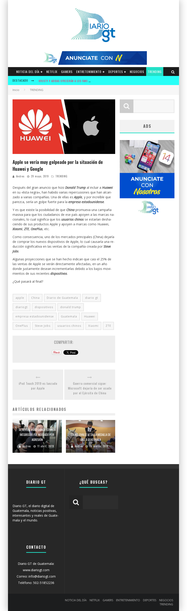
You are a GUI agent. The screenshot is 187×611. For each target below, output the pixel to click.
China (35, 298)
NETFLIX (51, 71)
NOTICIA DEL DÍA (27, 71)
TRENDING (155, 71)
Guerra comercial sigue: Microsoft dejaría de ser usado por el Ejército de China (90, 388)
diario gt (91, 298)
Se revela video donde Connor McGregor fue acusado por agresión (37, 434)
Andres (20, 176)
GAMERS (67, 71)
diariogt (22, 307)
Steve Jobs (42, 326)
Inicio (16, 90)
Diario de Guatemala (62, 298)
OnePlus (22, 326)
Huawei (89, 316)
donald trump (70, 307)
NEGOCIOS (137, 71)
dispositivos (44, 307)
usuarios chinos (69, 326)
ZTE (108, 326)
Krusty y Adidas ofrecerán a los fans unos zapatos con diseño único (84, 81)
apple (20, 298)
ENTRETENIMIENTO (88, 71)
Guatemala (69, 316)
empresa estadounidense (35, 316)
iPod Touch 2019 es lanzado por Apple (38, 385)
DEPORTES (115, 71)
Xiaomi (93, 326)
